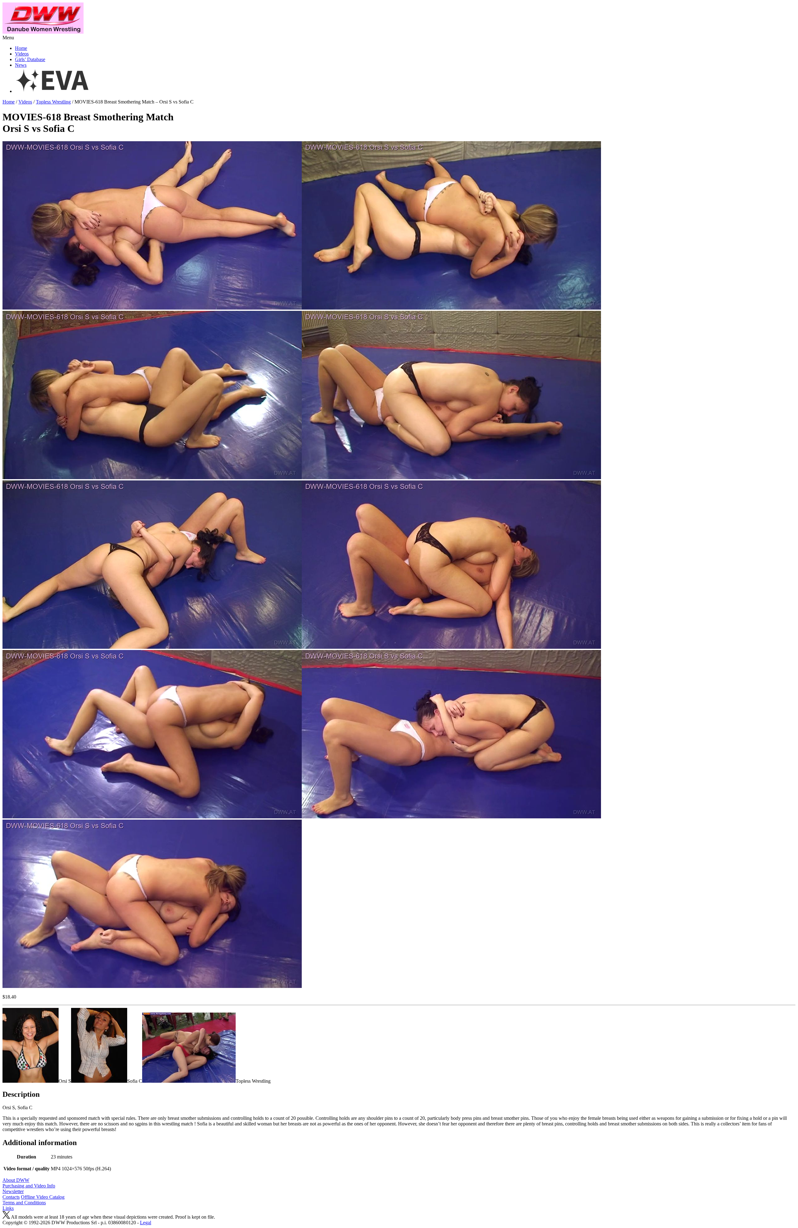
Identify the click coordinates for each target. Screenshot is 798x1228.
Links (8, 1208)
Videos (22, 53)
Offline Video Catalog (43, 1197)
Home (21, 48)
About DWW (15, 1180)
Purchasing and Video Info (28, 1185)
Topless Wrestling (53, 101)
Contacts (11, 1197)
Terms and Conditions (24, 1202)
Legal (145, 1222)
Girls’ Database (30, 59)
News (20, 65)
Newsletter (13, 1191)
